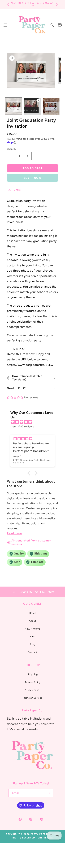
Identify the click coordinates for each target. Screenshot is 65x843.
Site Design (45, 838)
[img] (34, 421)
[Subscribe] (49, 793)
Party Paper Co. (42, 834)
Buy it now (32, 177)
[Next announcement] (57, 4)
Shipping (32, 674)
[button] (52, 25)
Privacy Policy (32, 690)
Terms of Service (33, 697)
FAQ (32, 636)
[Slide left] (10, 107)
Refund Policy (32, 682)
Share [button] (17, 189)
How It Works (32, 628)
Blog (32, 644)
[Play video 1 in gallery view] (32, 106)
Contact (32, 652)
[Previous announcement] (8, 4)
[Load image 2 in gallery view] (51, 106)
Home (32, 613)
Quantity (11, 149)
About (32, 620)
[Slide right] (55, 107)
